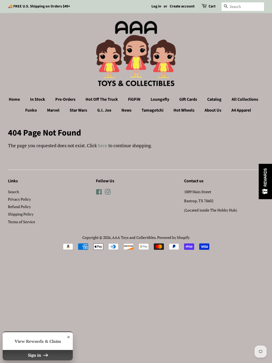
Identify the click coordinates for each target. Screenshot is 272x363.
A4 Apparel (241, 110)
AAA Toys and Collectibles (134, 237)
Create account (182, 6)
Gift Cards (188, 99)
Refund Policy (19, 206)
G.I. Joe (104, 110)
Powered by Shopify (173, 237)
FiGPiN (134, 99)
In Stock (37, 99)
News (126, 110)
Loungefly (160, 99)
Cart (212, 6)
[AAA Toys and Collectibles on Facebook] (99, 192)
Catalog (214, 99)
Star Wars (78, 110)
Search (13, 191)
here (102, 145)
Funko (31, 110)
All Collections (245, 99)
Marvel (53, 110)
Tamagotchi (152, 110)
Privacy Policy (19, 199)
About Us (213, 110)
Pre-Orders (65, 99)
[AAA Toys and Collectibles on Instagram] (107, 192)
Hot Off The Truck (102, 99)
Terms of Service (21, 221)
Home (14, 99)
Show (265, 181)
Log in (156, 6)
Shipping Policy (20, 214)
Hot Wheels (183, 110)
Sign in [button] (35, 355)
